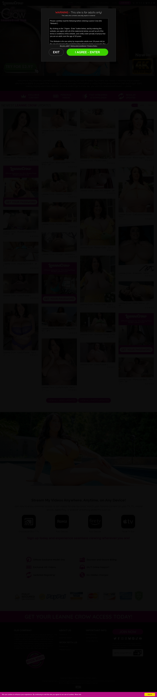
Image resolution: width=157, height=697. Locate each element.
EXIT (56, 52)
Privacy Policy (92, 46)
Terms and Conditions (78, 46)
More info (78, 694)
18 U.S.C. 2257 (64, 46)
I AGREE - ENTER (87, 52)
